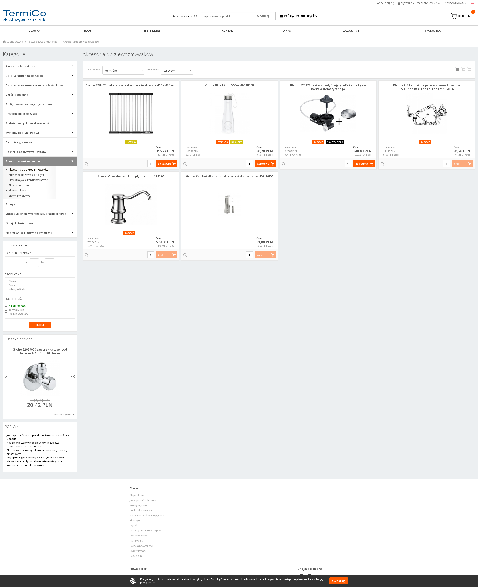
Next (73, 376)
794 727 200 (186, 15)
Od (26, 262)
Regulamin (136, 556)
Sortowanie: (94, 69)
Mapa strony (137, 495)
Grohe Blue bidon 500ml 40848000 (229, 85)
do (42, 262)
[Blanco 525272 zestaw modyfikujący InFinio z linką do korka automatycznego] (328, 113)
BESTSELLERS (151, 30)
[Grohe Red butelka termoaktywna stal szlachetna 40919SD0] (229, 204)
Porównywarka (456, 3)
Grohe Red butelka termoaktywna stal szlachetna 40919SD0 (229, 176)
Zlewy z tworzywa (19, 195)
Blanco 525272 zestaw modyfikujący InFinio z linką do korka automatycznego (328, 87)
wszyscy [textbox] (169, 70)
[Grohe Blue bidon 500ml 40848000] (229, 113)
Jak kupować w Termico (143, 500)
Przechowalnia (430, 3)
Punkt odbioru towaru (142, 510)
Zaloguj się (387, 3)
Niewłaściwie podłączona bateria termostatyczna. (35, 461)
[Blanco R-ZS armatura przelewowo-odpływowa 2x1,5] (427, 113)
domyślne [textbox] (111, 70)
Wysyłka (134, 525)
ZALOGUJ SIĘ (351, 30)
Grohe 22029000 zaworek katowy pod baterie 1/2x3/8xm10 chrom (40, 351)
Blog (87, 30)
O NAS (287, 30)
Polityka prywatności (141, 545)
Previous (6, 376)
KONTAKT (228, 30)
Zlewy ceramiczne (19, 185)
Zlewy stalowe (17, 190)
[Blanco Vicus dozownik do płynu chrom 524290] (131, 204)
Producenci (433, 30)
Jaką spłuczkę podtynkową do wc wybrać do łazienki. (36, 457)
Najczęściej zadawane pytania (147, 515)
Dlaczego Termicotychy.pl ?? (145, 530)
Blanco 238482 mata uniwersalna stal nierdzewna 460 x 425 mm (131, 85)
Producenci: (153, 69)
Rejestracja (407, 3)
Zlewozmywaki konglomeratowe (28, 180)
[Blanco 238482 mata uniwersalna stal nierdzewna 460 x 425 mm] (131, 113)
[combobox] (123, 70)
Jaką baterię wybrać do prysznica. (25, 465)
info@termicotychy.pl (302, 15)
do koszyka (164, 164)
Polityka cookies (139, 535)
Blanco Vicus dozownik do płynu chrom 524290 (131, 176)
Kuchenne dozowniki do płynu (27, 175)
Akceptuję (338, 581)
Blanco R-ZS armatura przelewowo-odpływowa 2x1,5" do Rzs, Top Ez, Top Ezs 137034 (426, 87)
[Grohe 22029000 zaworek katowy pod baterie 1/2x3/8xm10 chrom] (40, 376)
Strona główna (15, 41)
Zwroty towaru (138, 550)
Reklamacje (136, 540)
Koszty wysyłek (138, 505)
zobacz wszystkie (62, 414)
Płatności (135, 520)
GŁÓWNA (34, 30)
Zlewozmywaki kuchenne (43, 41)
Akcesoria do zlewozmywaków (28, 169)
